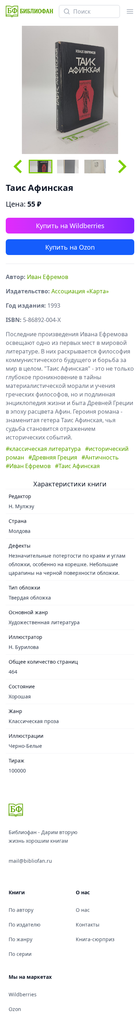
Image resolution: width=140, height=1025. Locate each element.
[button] (40, 166)
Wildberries (23, 994)
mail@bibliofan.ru (30, 860)
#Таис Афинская (77, 466)
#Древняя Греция (52, 457)
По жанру (20, 939)
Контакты (87, 924)
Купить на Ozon (70, 247)
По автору (21, 909)
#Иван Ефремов (28, 466)
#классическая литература (43, 449)
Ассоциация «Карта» (80, 291)
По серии (20, 954)
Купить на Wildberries (70, 225)
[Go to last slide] (18, 166)
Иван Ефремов (47, 277)
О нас (83, 909)
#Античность (100, 457)
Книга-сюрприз (95, 939)
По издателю (25, 924)
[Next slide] (121, 166)
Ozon (15, 1009)
